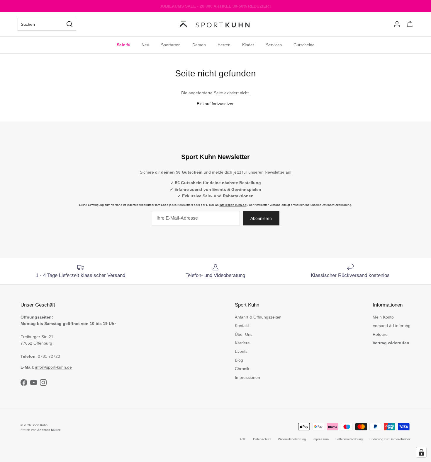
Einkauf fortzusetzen (216, 103)
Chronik (242, 368)
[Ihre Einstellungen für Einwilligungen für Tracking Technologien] (421, 452)
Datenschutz (262, 439)
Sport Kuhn (39, 425)
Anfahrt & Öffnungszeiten (258, 317)
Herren (224, 44)
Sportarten (171, 44)
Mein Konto (383, 317)
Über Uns (243, 334)
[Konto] (396, 24)
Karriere (242, 342)
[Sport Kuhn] (215, 24)
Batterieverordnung (349, 439)
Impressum (321, 439)
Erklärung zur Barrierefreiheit (389, 439)
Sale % (123, 44)
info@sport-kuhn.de (233, 204)
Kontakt (242, 325)
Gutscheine (304, 44)
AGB (243, 439)
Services (274, 44)
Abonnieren (261, 218)
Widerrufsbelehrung (292, 439)
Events (241, 351)
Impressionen (247, 377)
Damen (199, 44)
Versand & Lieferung (391, 325)
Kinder (248, 44)
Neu (145, 44)
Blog (239, 360)
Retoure (380, 334)
